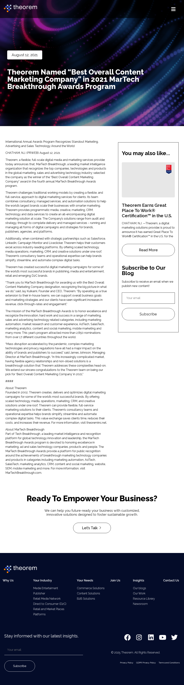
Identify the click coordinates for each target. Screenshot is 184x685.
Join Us (115, 580)
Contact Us (171, 580)
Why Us (8, 580)
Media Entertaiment (45, 588)
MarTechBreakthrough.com (23, 472)
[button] (173, 9)
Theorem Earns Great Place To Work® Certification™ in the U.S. (147, 210)
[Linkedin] (151, 637)
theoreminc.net (96, 422)
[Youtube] (163, 637)
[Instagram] (139, 637)
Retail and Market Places (48, 609)
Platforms (39, 614)
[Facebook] (127, 637)
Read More (148, 250)
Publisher (39, 593)
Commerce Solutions (91, 588)
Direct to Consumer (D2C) (49, 604)
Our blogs (139, 588)
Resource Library (144, 598)
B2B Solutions (86, 598)
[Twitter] (174, 637)
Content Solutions (88, 593)
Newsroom (140, 604)
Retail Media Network (47, 598)
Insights (138, 580)
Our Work (139, 593)
